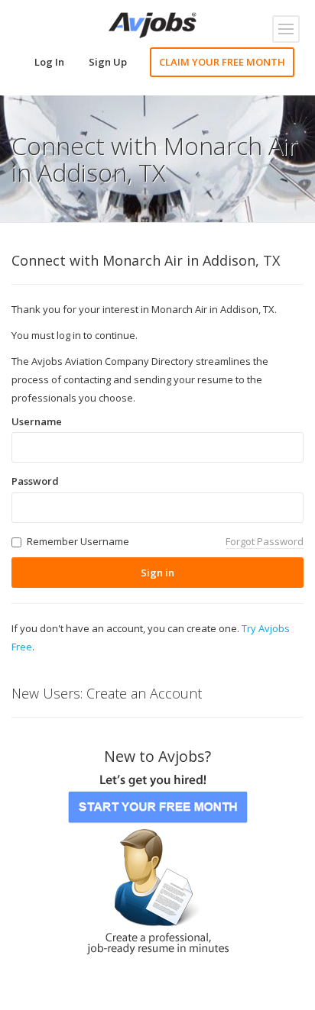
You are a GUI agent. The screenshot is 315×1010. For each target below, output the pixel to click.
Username (36, 421)
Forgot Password (265, 541)
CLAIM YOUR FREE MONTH (222, 62)
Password (35, 481)
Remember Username (78, 541)
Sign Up (108, 62)
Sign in (157, 572)
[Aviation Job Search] (152, 24)
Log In (49, 62)
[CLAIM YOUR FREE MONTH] (157, 859)
